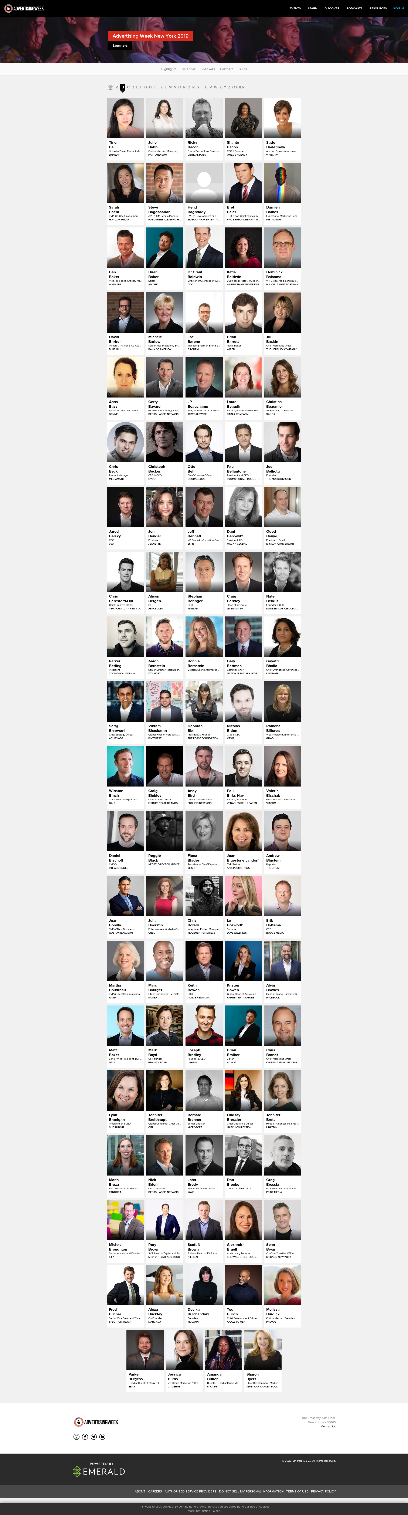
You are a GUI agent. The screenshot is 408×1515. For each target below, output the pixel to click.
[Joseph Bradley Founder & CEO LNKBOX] (204, 1025)
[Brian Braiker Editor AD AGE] (243, 1025)
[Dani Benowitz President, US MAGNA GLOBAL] (243, 507)
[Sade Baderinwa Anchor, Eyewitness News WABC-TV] (282, 118)
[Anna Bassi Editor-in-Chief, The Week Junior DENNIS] (125, 377)
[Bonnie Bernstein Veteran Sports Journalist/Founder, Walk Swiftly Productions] (204, 636)
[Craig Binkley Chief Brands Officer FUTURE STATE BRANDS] (164, 766)
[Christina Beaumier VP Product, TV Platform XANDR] (282, 377)
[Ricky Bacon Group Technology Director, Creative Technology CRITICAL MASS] (204, 118)
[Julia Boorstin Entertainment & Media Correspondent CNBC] (164, 896)
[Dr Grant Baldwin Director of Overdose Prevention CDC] (204, 247)
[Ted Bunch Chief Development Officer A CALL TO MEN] (243, 1285)
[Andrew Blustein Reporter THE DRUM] (282, 831)
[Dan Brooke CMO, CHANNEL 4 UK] (243, 1155)
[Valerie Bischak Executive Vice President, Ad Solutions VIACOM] (282, 766)
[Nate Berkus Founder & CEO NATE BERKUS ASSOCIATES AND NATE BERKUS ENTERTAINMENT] (282, 572)
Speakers (208, 69)
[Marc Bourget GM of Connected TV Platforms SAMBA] (164, 961)
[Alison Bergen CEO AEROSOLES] (164, 572)
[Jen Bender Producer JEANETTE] (164, 507)
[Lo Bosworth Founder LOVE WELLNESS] (243, 896)
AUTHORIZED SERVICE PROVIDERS (190, 1491)
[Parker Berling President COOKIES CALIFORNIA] (125, 636)
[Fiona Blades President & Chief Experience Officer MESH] (204, 831)
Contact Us (328, 1426)
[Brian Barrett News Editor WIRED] (243, 312)
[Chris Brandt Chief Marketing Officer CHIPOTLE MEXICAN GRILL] (282, 1025)
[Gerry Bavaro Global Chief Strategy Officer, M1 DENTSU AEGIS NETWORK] (164, 377)
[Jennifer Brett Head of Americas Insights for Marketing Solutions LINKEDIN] (282, 1090)
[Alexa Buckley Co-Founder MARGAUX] (164, 1285)
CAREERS (155, 1491)
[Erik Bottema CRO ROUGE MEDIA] (282, 896)
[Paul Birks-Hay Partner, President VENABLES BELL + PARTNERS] (243, 766)
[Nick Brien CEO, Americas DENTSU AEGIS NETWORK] (164, 1155)
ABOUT (140, 1491)
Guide (242, 69)
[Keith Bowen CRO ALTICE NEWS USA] (204, 961)
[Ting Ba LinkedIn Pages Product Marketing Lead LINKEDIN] (125, 118)
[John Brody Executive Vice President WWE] (204, 1155)
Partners (226, 69)
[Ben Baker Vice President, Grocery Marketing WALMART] (125, 247)
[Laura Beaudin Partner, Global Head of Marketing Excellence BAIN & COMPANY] (243, 377)
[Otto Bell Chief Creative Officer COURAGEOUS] (204, 442)
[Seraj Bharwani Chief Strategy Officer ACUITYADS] (125, 701)
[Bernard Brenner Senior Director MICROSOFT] (204, 1090)
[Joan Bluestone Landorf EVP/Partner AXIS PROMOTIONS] (243, 831)
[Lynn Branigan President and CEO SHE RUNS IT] (125, 1090)
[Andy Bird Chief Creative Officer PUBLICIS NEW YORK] (204, 766)
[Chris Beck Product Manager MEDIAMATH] (125, 442)
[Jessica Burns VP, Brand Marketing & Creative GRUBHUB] (184, 1350)
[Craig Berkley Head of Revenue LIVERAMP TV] (243, 572)
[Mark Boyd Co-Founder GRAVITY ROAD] (164, 1025)
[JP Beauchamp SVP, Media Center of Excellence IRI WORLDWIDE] (204, 377)
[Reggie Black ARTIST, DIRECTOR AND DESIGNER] (164, 831)
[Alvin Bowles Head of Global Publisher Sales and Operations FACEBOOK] (282, 961)
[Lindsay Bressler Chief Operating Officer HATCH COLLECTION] (243, 1090)
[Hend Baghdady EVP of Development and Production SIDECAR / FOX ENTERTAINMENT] (204, 183)
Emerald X (298, 1460)
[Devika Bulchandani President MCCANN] (204, 1285)
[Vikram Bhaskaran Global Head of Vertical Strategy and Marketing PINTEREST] (164, 701)
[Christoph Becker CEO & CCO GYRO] (164, 442)
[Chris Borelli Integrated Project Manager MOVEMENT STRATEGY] (204, 896)
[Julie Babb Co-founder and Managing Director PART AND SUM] (164, 118)
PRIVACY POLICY (323, 1491)
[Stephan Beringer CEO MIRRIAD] (204, 572)
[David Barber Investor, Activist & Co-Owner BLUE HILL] (125, 312)
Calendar (188, 69)
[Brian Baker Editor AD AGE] (164, 247)
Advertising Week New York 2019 (150, 36)
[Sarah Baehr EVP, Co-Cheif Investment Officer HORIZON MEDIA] (125, 183)
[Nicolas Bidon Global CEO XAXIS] (243, 701)
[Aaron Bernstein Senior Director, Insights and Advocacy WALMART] (164, 636)
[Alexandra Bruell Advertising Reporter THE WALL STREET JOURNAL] (243, 1220)
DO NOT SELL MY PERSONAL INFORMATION (251, 1491)
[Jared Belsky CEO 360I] (125, 507)
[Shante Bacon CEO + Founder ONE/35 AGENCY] (243, 118)
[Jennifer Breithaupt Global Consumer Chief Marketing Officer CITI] (164, 1090)
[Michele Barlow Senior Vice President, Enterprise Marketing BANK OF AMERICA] (164, 312)
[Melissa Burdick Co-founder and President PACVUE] (282, 1285)
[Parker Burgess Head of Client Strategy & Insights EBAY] (145, 1350)
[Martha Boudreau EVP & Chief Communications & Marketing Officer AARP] (125, 961)
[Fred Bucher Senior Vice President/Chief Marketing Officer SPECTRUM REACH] (125, 1285)
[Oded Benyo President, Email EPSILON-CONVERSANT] (282, 507)
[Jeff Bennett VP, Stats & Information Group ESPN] (204, 507)
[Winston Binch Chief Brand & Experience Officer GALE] (125, 766)
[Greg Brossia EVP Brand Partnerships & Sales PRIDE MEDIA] (282, 1155)
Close (216, 1510)
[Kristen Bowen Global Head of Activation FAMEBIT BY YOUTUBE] (243, 961)
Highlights (168, 69)
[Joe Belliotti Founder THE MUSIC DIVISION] (282, 442)
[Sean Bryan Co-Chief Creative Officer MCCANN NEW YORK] (282, 1220)
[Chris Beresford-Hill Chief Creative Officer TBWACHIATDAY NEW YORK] (125, 572)
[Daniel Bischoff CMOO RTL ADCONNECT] (125, 831)
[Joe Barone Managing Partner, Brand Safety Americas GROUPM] (204, 312)
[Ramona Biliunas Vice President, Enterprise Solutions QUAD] (282, 701)
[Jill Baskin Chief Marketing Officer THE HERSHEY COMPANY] (282, 312)
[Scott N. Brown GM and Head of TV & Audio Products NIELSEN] (204, 1220)
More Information (199, 1510)
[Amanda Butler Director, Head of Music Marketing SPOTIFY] (223, 1350)
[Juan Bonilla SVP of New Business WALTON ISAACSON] (125, 896)
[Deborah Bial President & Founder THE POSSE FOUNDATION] (204, 701)
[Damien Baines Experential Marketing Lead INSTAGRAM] (282, 183)
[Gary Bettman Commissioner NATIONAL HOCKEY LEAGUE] (243, 636)
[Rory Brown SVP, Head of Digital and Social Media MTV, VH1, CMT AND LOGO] (164, 1220)
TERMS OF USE (297, 1491)
